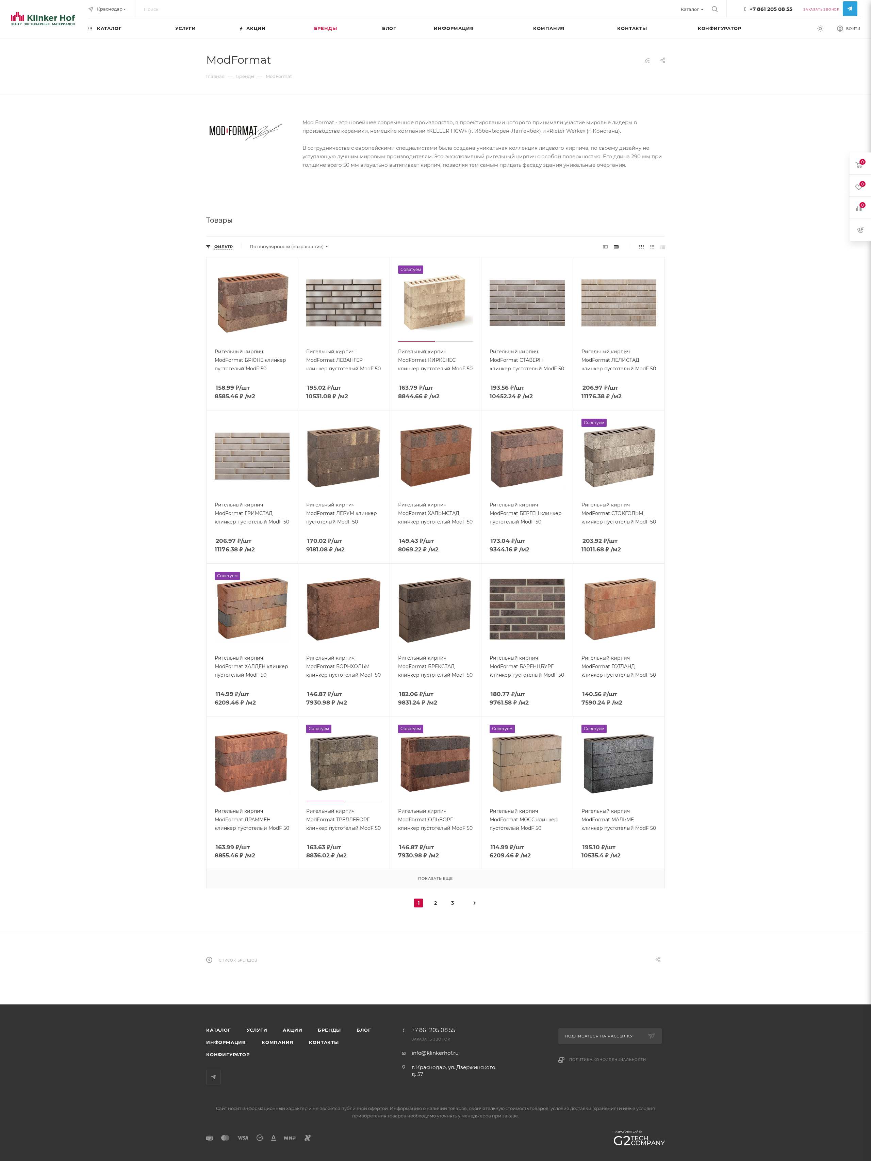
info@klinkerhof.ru (435, 1053)
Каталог (218, 1030)
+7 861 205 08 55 (771, 9)
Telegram (850, 8)
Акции (292, 1030)
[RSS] (647, 60)
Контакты (324, 1042)
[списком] (652, 246)
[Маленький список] (605, 246)
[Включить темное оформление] (820, 28)
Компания (277, 1042)
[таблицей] (662, 246)
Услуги (257, 1030)
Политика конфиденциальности (607, 1060)
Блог (364, 1030)
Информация (226, 1042)
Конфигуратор (228, 1054)
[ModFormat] (247, 132)
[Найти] (714, 9)
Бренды (329, 1030)
